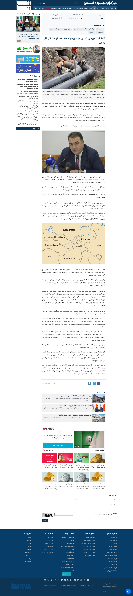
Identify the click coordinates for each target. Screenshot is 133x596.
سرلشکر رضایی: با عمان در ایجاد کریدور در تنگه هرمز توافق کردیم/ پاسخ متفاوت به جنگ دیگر (27, 86)
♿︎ (128, 591)
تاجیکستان (100, 32)
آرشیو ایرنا (114, 543)
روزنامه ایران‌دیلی (48, 549)
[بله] (74, 580)
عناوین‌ (111, 8)
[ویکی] (48, 580)
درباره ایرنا (114, 537)
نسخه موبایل (66, 574)
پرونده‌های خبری (90, 537)
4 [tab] (18, 13)
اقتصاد (102, 8)
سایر (36, 8)
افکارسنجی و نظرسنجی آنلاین (67, 539)
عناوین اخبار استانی (89, 546)
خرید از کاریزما (58, 445)
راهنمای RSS (113, 549)
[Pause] (76, 446)
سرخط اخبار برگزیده (89, 540)
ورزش (98, 8)
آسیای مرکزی (67, 29)
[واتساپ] (45, 580)
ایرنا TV (47, 8)
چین (51, 29)
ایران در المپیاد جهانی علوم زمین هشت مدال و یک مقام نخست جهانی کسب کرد (27, 119)
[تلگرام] (88, 580)
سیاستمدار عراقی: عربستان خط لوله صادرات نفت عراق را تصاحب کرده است (27, 92)
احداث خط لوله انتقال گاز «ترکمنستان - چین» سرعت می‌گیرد (75, 415)
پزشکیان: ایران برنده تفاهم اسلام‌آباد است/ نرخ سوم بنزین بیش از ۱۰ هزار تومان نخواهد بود (28, 36)
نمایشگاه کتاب (70, 552)
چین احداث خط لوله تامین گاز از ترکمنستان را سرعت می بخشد (75, 396)
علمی (74, 8)
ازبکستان (91, 29)
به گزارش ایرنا (101, 213)
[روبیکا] (81, 580)
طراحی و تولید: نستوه (108, 586)
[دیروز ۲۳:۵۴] (28, 24)
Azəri (29, 546)
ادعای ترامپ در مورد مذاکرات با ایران (28, 124)
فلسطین (69, 8)
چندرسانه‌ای (54, 8)
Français (28, 561)
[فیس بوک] (58, 580)
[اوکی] (51, 580)
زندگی (39, 8)
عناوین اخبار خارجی (89, 549)
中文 (29, 537)
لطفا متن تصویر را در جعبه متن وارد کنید (105, 514)
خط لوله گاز (100, 29)
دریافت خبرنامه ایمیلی (110, 567)
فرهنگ (86, 8)
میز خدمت (114, 564)
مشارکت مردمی (112, 561)
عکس (59, 8)
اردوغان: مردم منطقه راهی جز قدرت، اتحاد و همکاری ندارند (28, 80)
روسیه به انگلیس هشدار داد (30, 111)
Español (28, 552)
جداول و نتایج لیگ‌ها (68, 561)
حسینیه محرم (70, 564)
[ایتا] (68, 580)
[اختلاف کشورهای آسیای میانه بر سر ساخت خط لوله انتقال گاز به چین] (73, 68)
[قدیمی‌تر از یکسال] (98, 398)
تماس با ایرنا (113, 540)
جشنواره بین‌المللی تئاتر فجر (67, 569)
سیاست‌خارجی (79, 8)
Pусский (28, 555)
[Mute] (79, 446)
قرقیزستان (91, 32)
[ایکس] (84, 580)
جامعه (90, 8)
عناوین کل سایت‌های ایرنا (88, 543)
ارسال (44, 520)
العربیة (29, 543)
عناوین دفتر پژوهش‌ (89, 552)
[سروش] (64, 580)
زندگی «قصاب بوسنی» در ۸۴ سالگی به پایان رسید (27, 102)
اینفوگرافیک (70, 558)
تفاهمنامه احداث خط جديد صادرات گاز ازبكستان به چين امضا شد (75, 406)
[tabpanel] (28, 29)
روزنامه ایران (49, 540)
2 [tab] (22, 13)
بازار (43, 8)
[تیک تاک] (55, 580)
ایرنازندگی (50, 537)
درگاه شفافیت (112, 558)
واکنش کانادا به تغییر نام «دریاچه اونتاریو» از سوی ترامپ (29, 107)
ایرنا (100, 3)
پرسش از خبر (70, 555)
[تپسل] (44, 429)
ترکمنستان (84, 29)
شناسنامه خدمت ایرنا (111, 555)
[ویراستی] (61, 580)
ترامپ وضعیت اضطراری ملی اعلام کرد (27, 114)
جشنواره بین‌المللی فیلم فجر (67, 548)
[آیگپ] (71, 580)
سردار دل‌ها (70, 543)
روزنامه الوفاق (49, 543)
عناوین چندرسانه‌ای (89, 555)
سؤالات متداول (112, 546)
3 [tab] (20, 13)
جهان (94, 8)
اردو (30, 558)
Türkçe (28, 549)
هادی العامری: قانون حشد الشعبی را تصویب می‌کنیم (28, 97)
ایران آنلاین (49, 546)
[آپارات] (78, 580)
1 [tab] (24, 13)
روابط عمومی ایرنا (112, 552)
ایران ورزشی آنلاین (47, 552)
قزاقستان (76, 29)
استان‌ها (64, 8)
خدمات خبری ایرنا (112, 571)
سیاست (107, 8)
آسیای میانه (55, 15)
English (28, 540)
